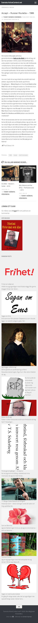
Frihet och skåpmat (8, 284)
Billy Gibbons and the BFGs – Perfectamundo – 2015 (26, 188)
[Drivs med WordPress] (13, 616)
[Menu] (35, 2)
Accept (15, 155)
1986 (10, 155)
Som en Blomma (7, 525)
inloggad (14, 211)
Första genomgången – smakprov (12, 471)
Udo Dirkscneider (23, 155)
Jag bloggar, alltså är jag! (9, 367)
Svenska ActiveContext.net (11, 2)
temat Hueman (27, 616)
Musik (12, 7)
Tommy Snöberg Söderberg (12, 17)
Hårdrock (5, 7)
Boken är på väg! (7, 417)
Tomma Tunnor (6, 557)
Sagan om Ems (6, 316)
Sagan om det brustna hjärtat (11, 594)
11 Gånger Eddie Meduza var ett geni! (13, 501)
